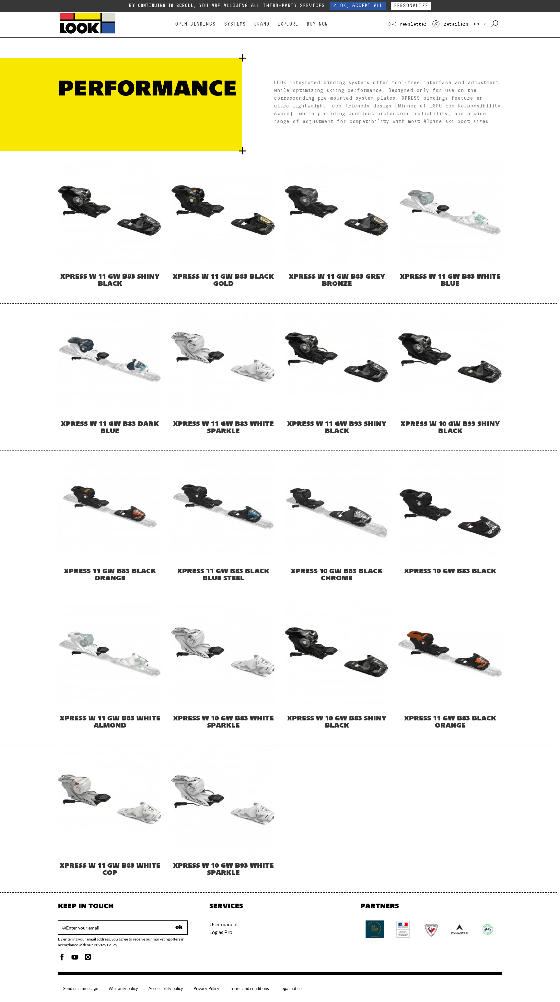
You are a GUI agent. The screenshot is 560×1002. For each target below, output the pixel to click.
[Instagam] (88, 959)
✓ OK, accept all (358, 5)
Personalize (411, 5)
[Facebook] (62, 959)
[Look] (87, 33)
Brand (261, 24)
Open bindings (195, 24)
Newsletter (412, 24)
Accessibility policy (165, 988)
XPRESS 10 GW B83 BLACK (450, 571)
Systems (235, 24)
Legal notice (290, 988)
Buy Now (317, 24)
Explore (287, 24)
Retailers (454, 24)
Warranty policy (123, 988)
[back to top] (542, 984)
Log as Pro (220, 932)
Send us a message (80, 988)
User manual (223, 924)
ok (178, 927)
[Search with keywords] (495, 24)
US (478, 24)
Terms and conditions (249, 988)
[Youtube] (75, 959)
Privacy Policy (206, 988)
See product (110, 234)
